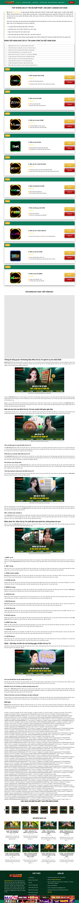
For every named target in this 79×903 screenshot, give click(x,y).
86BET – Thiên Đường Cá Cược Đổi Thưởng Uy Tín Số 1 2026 (48, 832)
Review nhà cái (61, 2)
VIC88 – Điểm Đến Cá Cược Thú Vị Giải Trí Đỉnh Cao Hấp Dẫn (48, 855)
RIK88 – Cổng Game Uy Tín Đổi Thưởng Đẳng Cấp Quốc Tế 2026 (66, 832)
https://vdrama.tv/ (56, 879)
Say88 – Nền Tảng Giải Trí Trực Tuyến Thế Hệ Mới (12, 831)
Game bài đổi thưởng (26, 2)
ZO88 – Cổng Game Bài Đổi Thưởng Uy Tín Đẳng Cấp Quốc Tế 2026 (30, 855)
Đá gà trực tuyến (43, 2)
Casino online (35, 2)
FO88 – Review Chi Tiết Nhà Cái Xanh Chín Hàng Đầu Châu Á (12, 855)
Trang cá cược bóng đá (52, 2)
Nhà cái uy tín (19, 2)
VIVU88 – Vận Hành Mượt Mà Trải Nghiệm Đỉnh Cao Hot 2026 (66, 855)
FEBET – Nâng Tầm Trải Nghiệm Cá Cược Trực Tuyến (30, 831)
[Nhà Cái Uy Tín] (9, 2)
